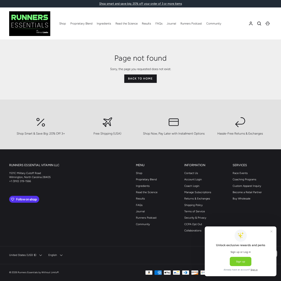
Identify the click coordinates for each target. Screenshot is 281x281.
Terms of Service (194, 211)
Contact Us (191, 173)
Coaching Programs (244, 179)
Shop (62, 23)
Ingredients (104, 23)
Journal (171, 23)
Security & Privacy (195, 217)
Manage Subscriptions (197, 192)
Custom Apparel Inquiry (247, 186)
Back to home (140, 78)
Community (213, 23)
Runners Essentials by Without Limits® (38, 272)
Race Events (240, 173)
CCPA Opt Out (193, 224)
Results (146, 23)
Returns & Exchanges (197, 198)
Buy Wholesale (241, 198)
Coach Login (191, 186)
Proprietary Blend (81, 23)
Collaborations (192, 230)
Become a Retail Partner (247, 192)
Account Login (193, 179)
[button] (259, 23)
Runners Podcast (191, 23)
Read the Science (126, 23)
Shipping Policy (193, 205)
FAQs (158, 23)
